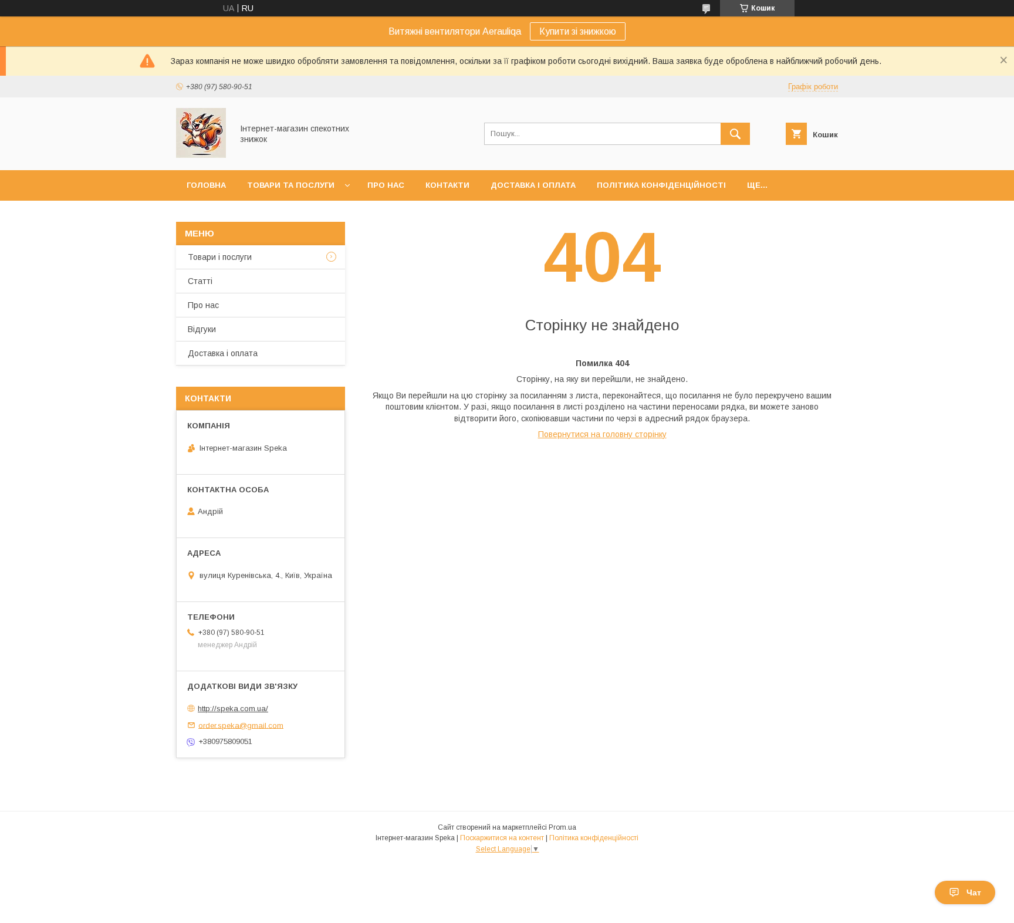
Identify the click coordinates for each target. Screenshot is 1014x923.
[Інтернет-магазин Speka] (201, 155)
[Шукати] (735, 134)
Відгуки (202, 329)
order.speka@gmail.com (240, 725)
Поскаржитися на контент (502, 838)
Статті (200, 281)
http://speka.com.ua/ (233, 708)
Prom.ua (562, 827)
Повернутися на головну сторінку (602, 434)
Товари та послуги (290, 185)
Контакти (447, 185)
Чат (973, 892)
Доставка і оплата (533, 185)
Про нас (385, 185)
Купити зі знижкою (577, 31)
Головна (206, 185)
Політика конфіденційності (661, 185)
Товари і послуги (220, 257)
